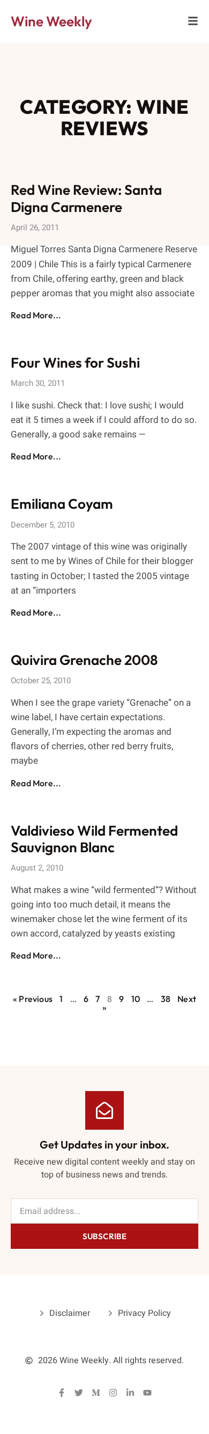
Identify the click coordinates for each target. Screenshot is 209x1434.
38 (165, 998)
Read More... (36, 315)
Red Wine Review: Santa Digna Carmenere (86, 198)
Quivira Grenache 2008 (84, 660)
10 (135, 998)
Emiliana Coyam (62, 504)
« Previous (33, 998)
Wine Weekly (51, 21)
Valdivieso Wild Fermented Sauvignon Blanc (94, 839)
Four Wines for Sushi (75, 362)
